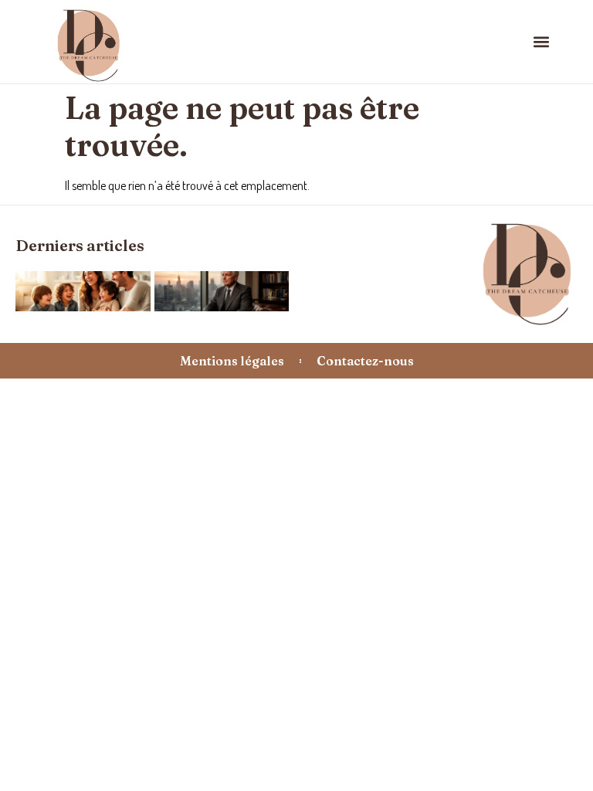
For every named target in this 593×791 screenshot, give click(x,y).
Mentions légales (232, 360)
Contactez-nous (365, 360)
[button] (541, 41)
